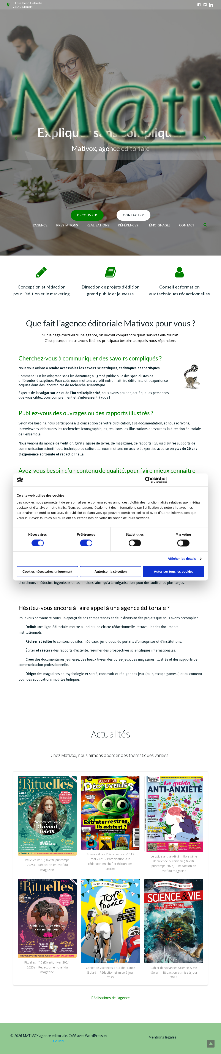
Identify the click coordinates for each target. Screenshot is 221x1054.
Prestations (67, 225)
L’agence (40, 225)
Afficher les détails (182, 559)
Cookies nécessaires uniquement (47, 572)
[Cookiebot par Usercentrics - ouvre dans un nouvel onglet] (148, 480)
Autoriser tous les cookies (173, 572)
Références (128, 225)
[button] (205, 225)
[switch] (86, 542)
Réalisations (98, 225)
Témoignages (158, 225)
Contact (187, 225)
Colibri (58, 1041)
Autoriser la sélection (111, 572)
